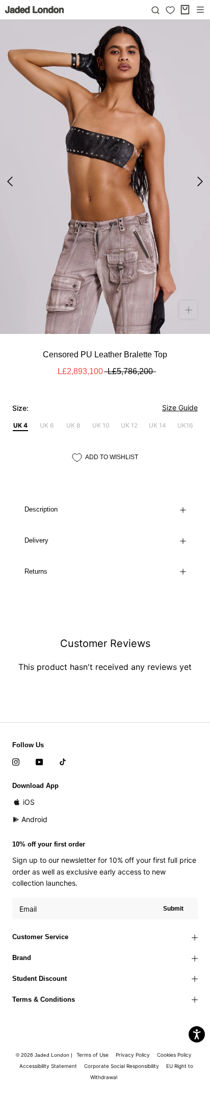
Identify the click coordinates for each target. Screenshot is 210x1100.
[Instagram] (15, 761)
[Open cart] (185, 9)
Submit (173, 908)
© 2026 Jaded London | (45, 1055)
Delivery (36, 540)
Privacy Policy (133, 1055)
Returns (35, 571)
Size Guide (180, 407)
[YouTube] (39, 761)
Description (41, 509)
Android (34, 819)
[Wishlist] (170, 10)
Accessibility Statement (48, 1066)
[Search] (155, 9)
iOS (29, 802)
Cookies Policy (174, 1055)
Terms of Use (92, 1055)
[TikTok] (62, 761)
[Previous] (10, 181)
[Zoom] (188, 310)
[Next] (200, 181)
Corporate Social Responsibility (121, 1066)
